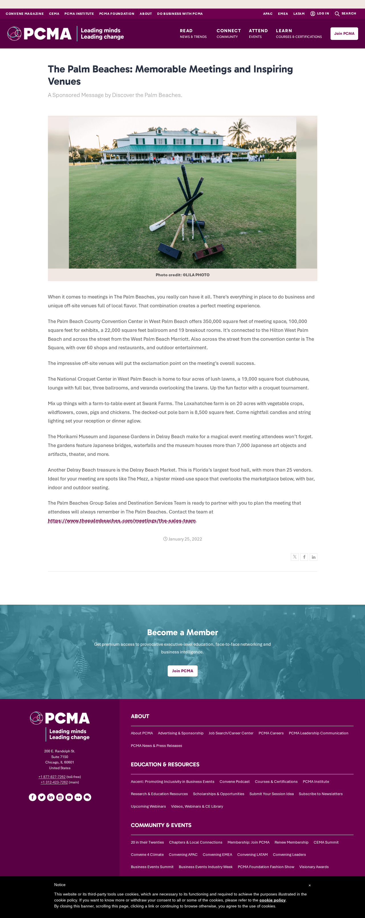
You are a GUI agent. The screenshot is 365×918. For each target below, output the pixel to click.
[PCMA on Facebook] (32, 797)
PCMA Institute (79, 14)
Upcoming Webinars (148, 806)
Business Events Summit (152, 866)
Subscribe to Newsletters (321, 793)
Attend (258, 33)
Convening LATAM (252, 854)
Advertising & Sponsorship (181, 733)
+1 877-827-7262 (52, 777)
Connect (229, 33)
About (146, 14)
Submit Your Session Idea (272, 793)
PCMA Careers (271, 733)
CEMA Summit (326, 842)
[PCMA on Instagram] (60, 797)
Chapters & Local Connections (195, 842)
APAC (268, 14)
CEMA (54, 14)
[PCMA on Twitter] (42, 797)
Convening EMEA (217, 854)
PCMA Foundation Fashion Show (266, 866)
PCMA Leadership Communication (318, 733)
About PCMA (142, 733)
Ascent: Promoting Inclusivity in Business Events (172, 781)
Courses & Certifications (276, 781)
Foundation (117, 14)
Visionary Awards (314, 866)
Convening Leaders (289, 854)
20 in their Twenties (147, 842)
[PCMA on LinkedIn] (51, 797)
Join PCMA (344, 33)
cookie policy (272, 900)
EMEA (283, 14)
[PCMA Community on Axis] (87, 797)
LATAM (299, 14)
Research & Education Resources (159, 793)
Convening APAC (183, 854)
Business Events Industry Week (206, 866)
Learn (299, 33)
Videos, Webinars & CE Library (197, 806)
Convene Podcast (235, 781)
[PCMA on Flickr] (78, 797)
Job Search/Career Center (231, 733)
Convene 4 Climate (147, 854)
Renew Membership (292, 842)
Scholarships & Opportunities (218, 793)
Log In (322, 13)
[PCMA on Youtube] (69, 797)
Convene (25, 14)
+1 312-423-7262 (54, 782)
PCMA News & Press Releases (156, 745)
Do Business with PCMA (180, 14)
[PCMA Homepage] (80, 33)
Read (193, 33)
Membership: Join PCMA (248, 842)
